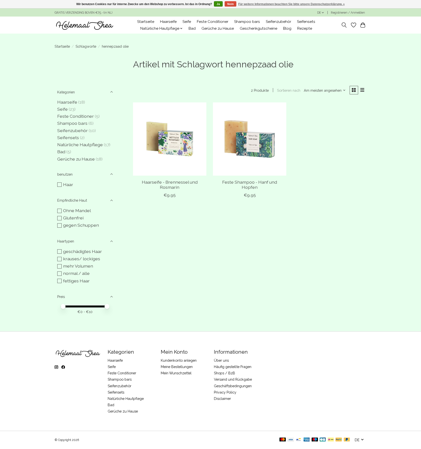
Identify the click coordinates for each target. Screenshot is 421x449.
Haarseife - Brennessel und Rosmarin (170, 185)
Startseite (145, 21)
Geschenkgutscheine (258, 28)
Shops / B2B (224, 373)
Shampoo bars (247, 21)
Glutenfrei (73, 217)
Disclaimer (222, 398)
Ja (218, 4)
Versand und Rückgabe (233, 379)
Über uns (221, 360)
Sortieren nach (288, 90)
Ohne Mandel (77, 210)
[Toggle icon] (344, 25)
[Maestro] (315, 440)
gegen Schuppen (81, 225)
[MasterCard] (282, 440)
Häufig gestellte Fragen (232, 367)
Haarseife (168, 21)
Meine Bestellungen (177, 367)
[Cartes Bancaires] (323, 440)
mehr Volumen (78, 266)
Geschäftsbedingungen (233, 386)
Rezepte (304, 28)
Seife (186, 21)
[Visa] (290, 440)
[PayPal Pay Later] (347, 440)
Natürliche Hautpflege (80, 144)
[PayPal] (338, 440)
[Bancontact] (299, 440)
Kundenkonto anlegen (179, 360)
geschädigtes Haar (82, 251)
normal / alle (76, 273)
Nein (230, 4)
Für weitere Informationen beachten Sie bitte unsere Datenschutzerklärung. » (291, 4)
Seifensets (306, 21)
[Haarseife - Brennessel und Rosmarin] (169, 139)
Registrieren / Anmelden (348, 12)
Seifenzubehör (278, 21)
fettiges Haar (76, 280)
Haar (68, 184)
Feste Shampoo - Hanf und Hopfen (249, 185)
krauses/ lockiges (81, 258)
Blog (287, 28)
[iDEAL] (331, 440)
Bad (192, 28)
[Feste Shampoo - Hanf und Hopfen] (249, 139)
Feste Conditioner (212, 21)
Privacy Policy (225, 392)
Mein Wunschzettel (176, 373)
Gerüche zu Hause (217, 28)
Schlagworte (86, 46)
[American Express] (307, 440)
